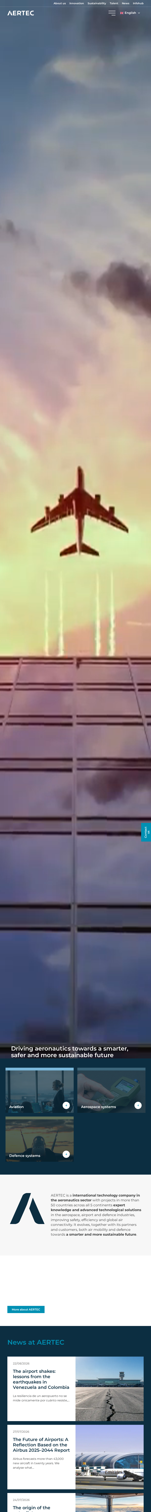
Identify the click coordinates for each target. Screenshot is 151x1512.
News (125, 3)
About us (60, 3)
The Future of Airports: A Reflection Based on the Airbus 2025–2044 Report (41, 1445)
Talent (114, 3)
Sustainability (97, 3)
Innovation (76, 3)
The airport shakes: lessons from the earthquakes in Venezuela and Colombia (41, 1379)
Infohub (138, 3)
